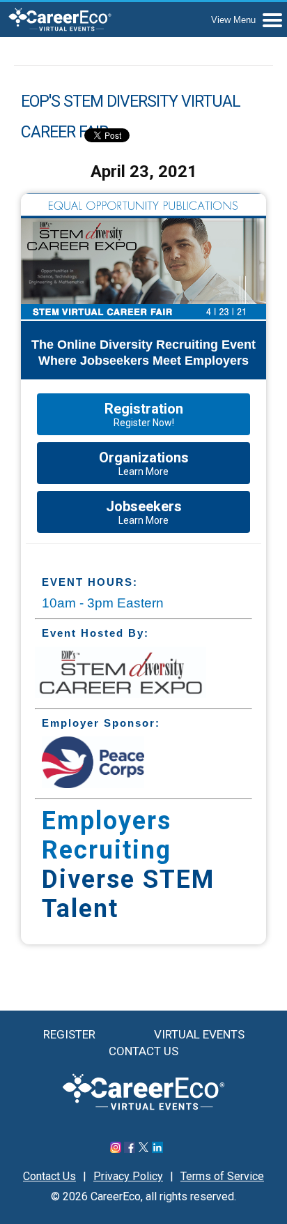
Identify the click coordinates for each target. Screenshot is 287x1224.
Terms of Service (222, 1176)
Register (69, 1034)
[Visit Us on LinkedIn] (157, 1149)
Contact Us (143, 1051)
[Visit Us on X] (143, 1149)
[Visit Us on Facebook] (129, 1149)
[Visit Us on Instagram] (115, 1149)
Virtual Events (199, 1034)
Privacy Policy (128, 1176)
